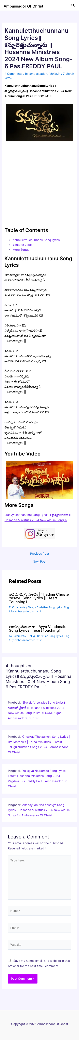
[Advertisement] (39, 184)
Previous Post (39, 553)
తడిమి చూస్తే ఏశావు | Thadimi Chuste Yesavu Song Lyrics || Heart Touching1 (39, 598)
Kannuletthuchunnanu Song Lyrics (36, 240)
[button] (73, 5)
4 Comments (13, 74)
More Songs (21, 250)
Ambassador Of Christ (23, 6)
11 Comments (17, 607)
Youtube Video (23, 245)
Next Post (39, 561)
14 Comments (17, 636)
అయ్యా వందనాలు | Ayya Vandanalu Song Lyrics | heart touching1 (37, 628)
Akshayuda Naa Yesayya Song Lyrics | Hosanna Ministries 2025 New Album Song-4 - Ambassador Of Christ (39, 810)
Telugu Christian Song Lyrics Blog (48, 607)
